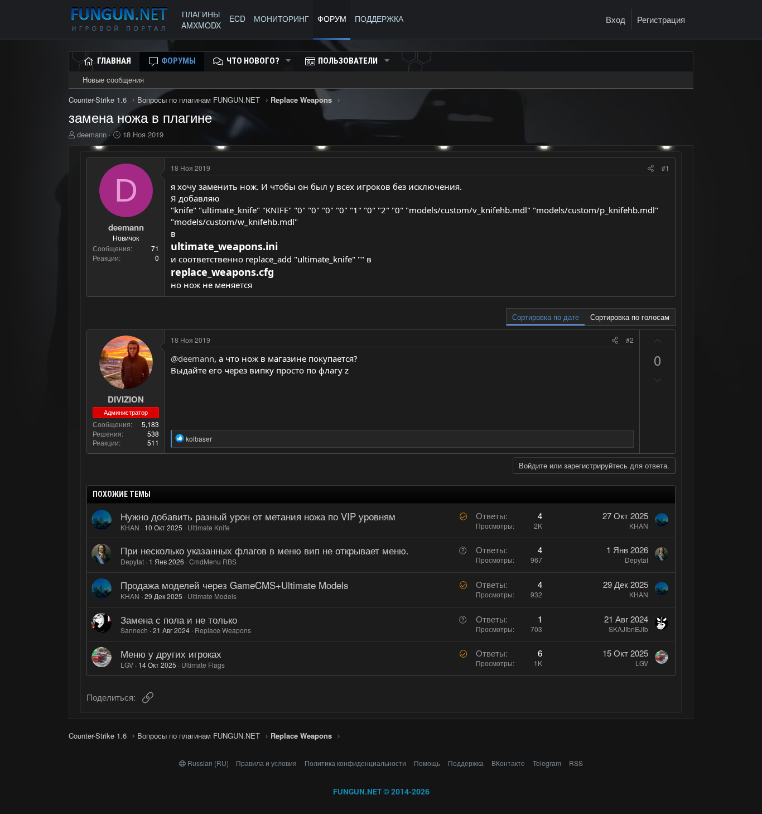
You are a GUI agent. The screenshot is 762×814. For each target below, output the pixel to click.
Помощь (427, 763)
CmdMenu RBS (213, 561)
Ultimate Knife (208, 527)
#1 (665, 168)
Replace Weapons (223, 630)
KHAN (129, 527)
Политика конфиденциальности (355, 763)
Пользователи (348, 61)
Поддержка (466, 763)
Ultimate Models (212, 596)
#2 (630, 339)
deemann (92, 134)
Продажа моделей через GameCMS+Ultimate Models (234, 585)
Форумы (178, 61)
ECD (237, 18)
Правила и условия (266, 763)
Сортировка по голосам (629, 317)
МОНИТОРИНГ (281, 18)
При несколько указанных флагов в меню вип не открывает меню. (264, 550)
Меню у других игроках (170, 653)
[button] (288, 61)
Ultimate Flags (203, 664)
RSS (576, 763)
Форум (331, 18)
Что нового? (252, 61)
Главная (114, 61)
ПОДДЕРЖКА (381, 18)
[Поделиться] (651, 168)
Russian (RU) (208, 763)
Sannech (134, 630)
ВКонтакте (508, 763)
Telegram (547, 763)
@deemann (192, 358)
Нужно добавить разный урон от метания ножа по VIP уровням (258, 516)
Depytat (132, 561)
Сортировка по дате (545, 317)
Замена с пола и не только (178, 619)
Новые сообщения (113, 79)
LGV (126, 664)
